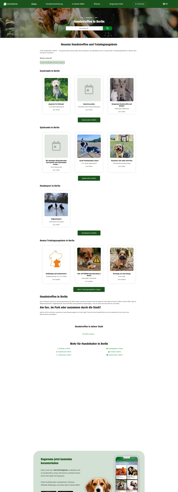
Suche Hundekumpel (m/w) (89, 161)
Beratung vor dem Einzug (122, 274)
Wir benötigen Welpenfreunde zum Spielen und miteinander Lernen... (56, 162)
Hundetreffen (89, 17)
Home (81, 17)
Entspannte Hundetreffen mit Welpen (122, 105)
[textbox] (84, 28)
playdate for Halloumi (56, 104)
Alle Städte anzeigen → (89, 334)
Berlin (96, 17)
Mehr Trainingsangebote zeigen (89, 289)
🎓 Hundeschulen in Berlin (114, 355)
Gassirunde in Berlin (89, 120)
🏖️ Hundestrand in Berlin (63, 352)
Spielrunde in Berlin (89, 178)
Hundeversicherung (54, 4)
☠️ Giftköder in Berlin (63, 348)
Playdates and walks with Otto (121, 161)
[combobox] (84, 28)
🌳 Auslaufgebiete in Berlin (114, 348)
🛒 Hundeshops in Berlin (63, 355)
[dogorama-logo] (11, 4)
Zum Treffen (56, 110)
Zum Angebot (56, 279)
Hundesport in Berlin (89, 233)
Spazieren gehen (89, 104)
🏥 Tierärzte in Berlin (114, 352)
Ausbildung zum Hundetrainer (56, 274)
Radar (34, 4)
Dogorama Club (116, 4)
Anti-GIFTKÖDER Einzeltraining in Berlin (89, 275)
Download (140, 4)
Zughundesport (56, 219)
